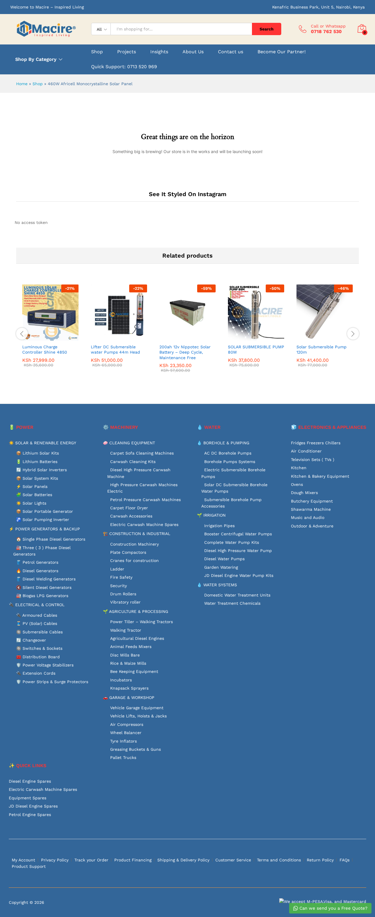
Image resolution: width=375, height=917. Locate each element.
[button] (29, 334)
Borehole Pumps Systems (229, 461)
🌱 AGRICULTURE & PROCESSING (135, 611)
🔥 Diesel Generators (37, 570)
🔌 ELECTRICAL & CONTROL (36, 604)
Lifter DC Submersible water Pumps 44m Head (115, 349)
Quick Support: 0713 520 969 (124, 66)
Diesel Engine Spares (30, 781)
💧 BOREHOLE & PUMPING (223, 442)
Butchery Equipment (312, 501)
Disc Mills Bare (125, 655)
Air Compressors (126, 724)
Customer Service (233, 860)
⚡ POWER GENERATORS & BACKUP (44, 529)
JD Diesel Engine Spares (33, 806)
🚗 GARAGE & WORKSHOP (128, 697)
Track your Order (91, 860)
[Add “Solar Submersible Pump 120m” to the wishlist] (330, 334)
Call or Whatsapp (328, 26)
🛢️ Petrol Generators (37, 562)
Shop (97, 51)
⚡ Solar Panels (31, 486)
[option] (50, 330)
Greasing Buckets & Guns (135, 749)
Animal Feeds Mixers (130, 646)
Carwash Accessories (131, 516)
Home (22, 83)
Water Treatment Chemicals (232, 603)
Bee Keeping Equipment (134, 671)
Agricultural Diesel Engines (137, 638)
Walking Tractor (125, 630)
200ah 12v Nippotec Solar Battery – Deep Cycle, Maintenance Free (185, 352)
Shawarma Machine (311, 509)
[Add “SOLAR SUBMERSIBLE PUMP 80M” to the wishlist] (261, 334)
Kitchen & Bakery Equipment (320, 476)
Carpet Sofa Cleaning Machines (142, 453)
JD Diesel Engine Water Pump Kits (238, 575)
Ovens (297, 484)
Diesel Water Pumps (224, 558)
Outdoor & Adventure (312, 526)
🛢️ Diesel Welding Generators (46, 579)
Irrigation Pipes (219, 525)
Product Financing (132, 860)
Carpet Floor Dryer (129, 507)
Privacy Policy (55, 860)
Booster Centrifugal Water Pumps (238, 534)
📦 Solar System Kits (37, 478)
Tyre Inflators (123, 741)
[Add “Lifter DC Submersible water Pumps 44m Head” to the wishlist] (124, 334)
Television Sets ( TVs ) (312, 459)
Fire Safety (121, 577)
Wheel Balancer (126, 732)
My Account (23, 860)
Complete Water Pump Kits (231, 542)
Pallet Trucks (123, 757)
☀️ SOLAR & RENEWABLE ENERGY (42, 442)
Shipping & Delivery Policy (183, 860)
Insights (159, 51)
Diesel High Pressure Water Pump (238, 550)
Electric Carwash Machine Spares (144, 524)
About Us (193, 51)
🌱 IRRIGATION (211, 515)
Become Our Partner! (282, 51)
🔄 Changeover (31, 640)
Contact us (230, 51)
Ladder (117, 569)
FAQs (345, 860)
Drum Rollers (123, 594)
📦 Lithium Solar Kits (37, 453)
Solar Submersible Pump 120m (321, 349)
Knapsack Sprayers (129, 688)
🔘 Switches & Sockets (39, 648)
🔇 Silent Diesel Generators (43, 587)
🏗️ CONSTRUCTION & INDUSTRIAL (136, 533)
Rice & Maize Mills (128, 663)
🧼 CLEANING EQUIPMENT (129, 442)
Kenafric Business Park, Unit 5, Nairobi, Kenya (318, 7)
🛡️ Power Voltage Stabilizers (45, 665)
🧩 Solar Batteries (34, 494)
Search (267, 29)
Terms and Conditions (279, 860)
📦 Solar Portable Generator (44, 511)
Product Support (29, 866)
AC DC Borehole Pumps (227, 453)
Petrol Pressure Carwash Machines (145, 499)
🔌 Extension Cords (35, 673)
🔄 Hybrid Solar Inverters (41, 469)
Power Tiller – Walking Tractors (141, 621)
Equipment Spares (27, 798)
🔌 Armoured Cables (36, 615)
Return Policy (320, 860)
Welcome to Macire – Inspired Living (47, 7)
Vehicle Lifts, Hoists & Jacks (138, 716)
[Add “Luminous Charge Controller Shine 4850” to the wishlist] (56, 334)
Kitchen (298, 467)
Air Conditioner (306, 451)
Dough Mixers (304, 492)
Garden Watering (221, 567)
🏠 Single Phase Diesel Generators (50, 539)
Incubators (121, 680)
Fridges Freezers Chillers (315, 442)
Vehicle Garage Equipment (136, 707)
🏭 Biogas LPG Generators (42, 595)
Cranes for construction (134, 560)
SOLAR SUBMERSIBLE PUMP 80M (256, 349)
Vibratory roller (125, 602)
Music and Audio (307, 517)
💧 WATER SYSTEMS (217, 584)
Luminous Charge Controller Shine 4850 (44, 349)
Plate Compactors (128, 552)
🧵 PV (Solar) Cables (36, 623)
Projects (126, 51)
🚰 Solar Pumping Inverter (42, 519)
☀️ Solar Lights (31, 503)
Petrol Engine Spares (30, 814)
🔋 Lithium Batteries (36, 461)
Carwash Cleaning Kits (133, 461)
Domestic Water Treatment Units (237, 595)
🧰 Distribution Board (38, 656)
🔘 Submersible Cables (39, 632)
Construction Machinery (134, 544)
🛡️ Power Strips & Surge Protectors (52, 681)
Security (118, 585)
